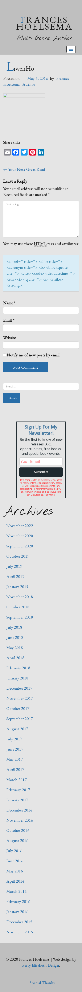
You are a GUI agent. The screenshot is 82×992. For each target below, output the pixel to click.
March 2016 (16, 891)
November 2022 (19, 525)
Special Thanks (42, 982)
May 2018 (14, 647)
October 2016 (17, 830)
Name (9, 303)
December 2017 (19, 688)
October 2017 (17, 708)
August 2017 (17, 729)
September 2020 (19, 546)
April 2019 (15, 576)
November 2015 (19, 932)
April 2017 (15, 769)
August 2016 (17, 840)
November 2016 (19, 820)
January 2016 (17, 911)
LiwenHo (20, 68)
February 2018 (18, 668)
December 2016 (19, 810)
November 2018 (19, 596)
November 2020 (19, 536)
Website (9, 337)
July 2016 (14, 850)
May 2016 (14, 871)
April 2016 (15, 881)
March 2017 (16, 779)
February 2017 (18, 789)
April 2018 (15, 657)
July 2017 (14, 739)
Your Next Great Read (24, 169)
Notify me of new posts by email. (33, 355)
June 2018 (14, 637)
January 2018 (17, 678)
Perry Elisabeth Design (40, 965)
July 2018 (14, 627)
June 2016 (14, 861)
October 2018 (17, 607)
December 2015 (19, 921)
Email (9, 320)
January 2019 (17, 586)
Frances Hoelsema (44, 23)
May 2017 (14, 759)
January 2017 (17, 800)
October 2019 (17, 556)
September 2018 (19, 617)
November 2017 (19, 698)
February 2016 (18, 901)
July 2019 (14, 566)
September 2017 (19, 718)
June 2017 (14, 749)
